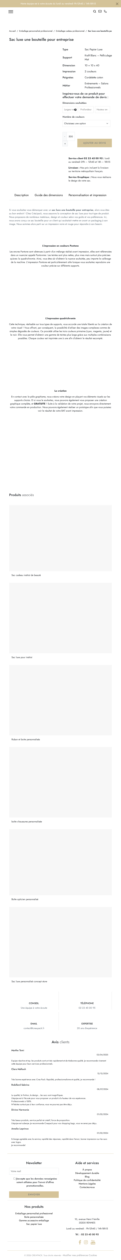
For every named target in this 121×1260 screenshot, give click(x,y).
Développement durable (87, 1173)
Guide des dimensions (49, 195)
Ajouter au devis (94, 143)
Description (21, 195)
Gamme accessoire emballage (34, 1220)
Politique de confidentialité (87, 1180)
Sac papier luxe (34, 1224)
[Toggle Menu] (10, 11)
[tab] (22, 195)
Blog (87, 1176)
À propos (87, 1169)
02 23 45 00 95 (90, 1234)
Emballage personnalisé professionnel (35, 30)
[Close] (117, 3)
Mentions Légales (87, 1183)
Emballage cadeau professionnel (70, 30)
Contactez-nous (87, 1187)
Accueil (12, 30)
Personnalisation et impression (88, 195)
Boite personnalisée (34, 1217)
